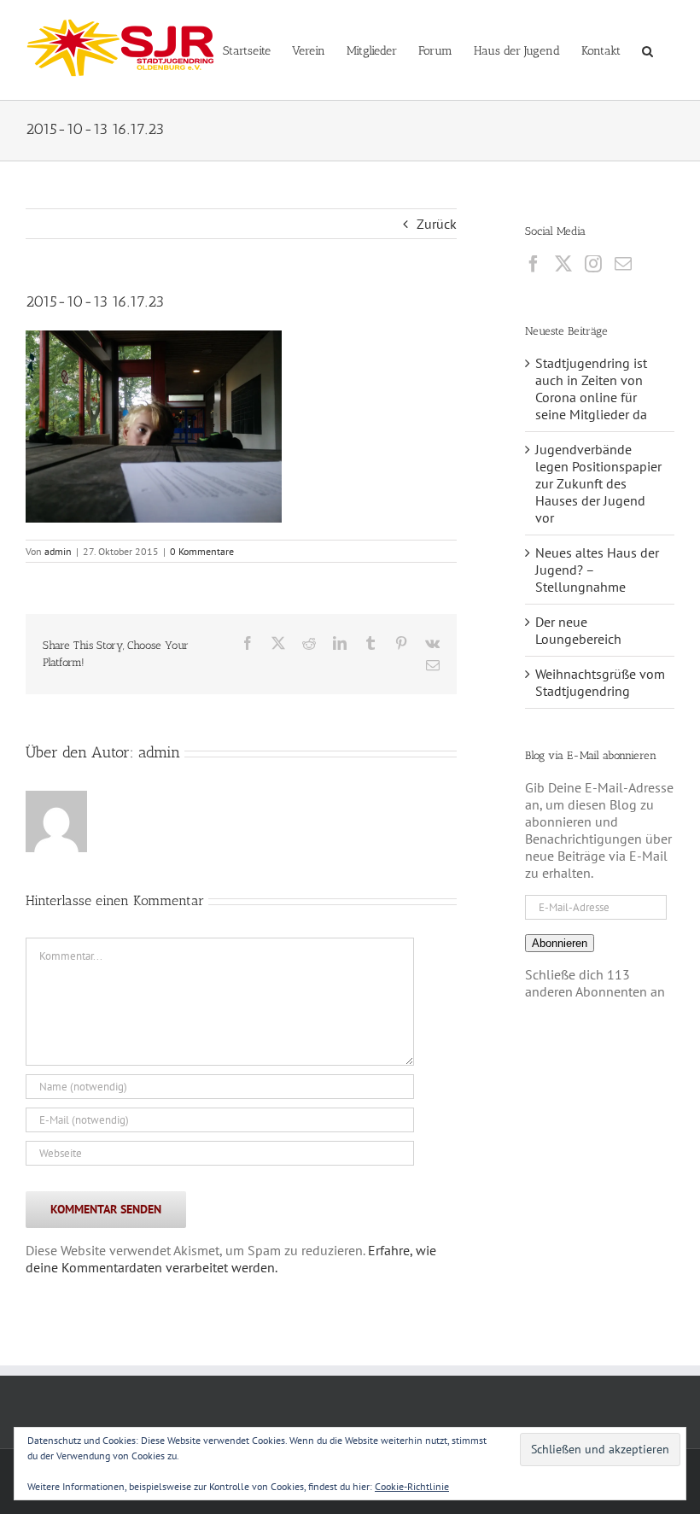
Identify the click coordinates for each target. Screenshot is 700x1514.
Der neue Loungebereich (578, 630)
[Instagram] (593, 263)
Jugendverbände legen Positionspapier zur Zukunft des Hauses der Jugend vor (598, 483)
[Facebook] (533, 263)
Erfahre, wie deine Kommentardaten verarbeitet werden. (231, 1259)
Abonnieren (559, 943)
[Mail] (623, 263)
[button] (647, 50)
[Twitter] (563, 263)
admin (58, 551)
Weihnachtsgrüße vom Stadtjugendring (600, 682)
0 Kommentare (202, 551)
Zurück (437, 223)
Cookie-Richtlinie (412, 1486)
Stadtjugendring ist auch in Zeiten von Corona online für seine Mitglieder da (591, 388)
